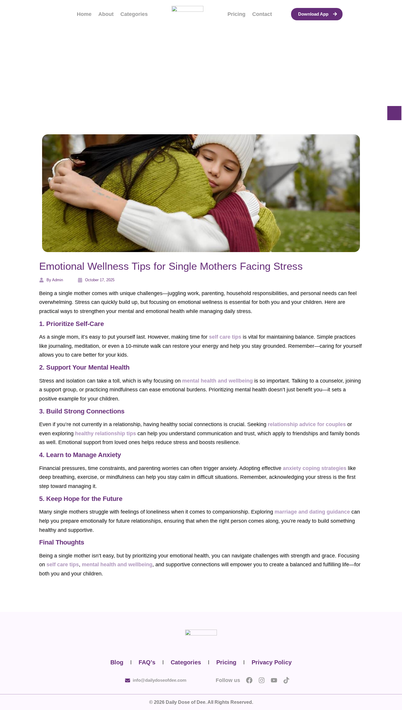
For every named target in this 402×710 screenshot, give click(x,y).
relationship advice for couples (307, 424)
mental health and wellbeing (217, 381)
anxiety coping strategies (314, 468)
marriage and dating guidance (312, 512)
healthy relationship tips (105, 433)
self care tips (225, 337)
